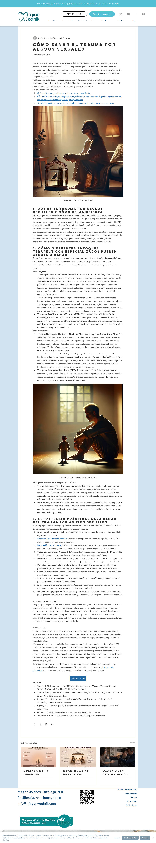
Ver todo (132, 742)
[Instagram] (143, 14)
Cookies (133, 797)
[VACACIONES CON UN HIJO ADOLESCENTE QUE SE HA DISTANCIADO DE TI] (117, 757)
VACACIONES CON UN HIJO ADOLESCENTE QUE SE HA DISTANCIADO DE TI (117, 773)
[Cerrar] (153, 837)
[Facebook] (135, 14)
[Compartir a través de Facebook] (34, 724)
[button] (87, 20)
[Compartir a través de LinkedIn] (46, 724)
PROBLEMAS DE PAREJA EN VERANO (76, 773)
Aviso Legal (131, 793)
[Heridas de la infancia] (38, 757)
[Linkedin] (120, 14)
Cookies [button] (117, 838)
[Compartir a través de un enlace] (52, 724)
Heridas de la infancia (36, 773)
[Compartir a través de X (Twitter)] (40, 724)
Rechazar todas (130, 838)
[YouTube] (128, 14)
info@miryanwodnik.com (37, 803)
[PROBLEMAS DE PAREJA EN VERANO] (78, 757)
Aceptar (145, 838)
